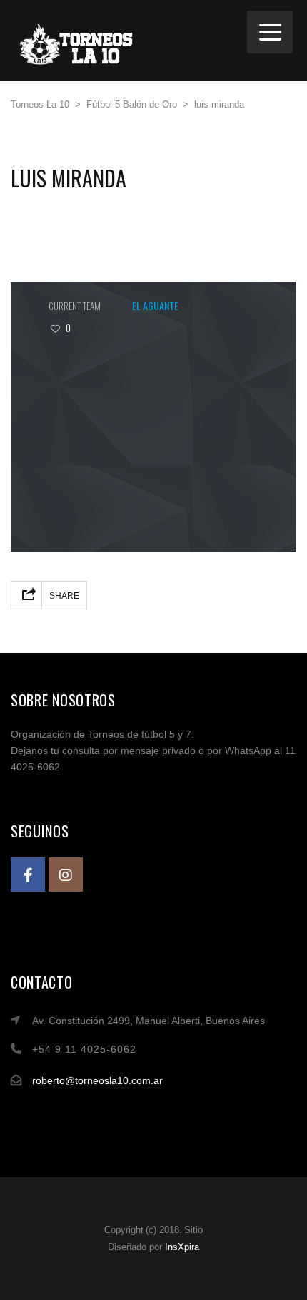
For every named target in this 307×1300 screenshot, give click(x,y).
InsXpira (182, 1247)
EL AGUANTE (155, 305)
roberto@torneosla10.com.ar (97, 1080)
